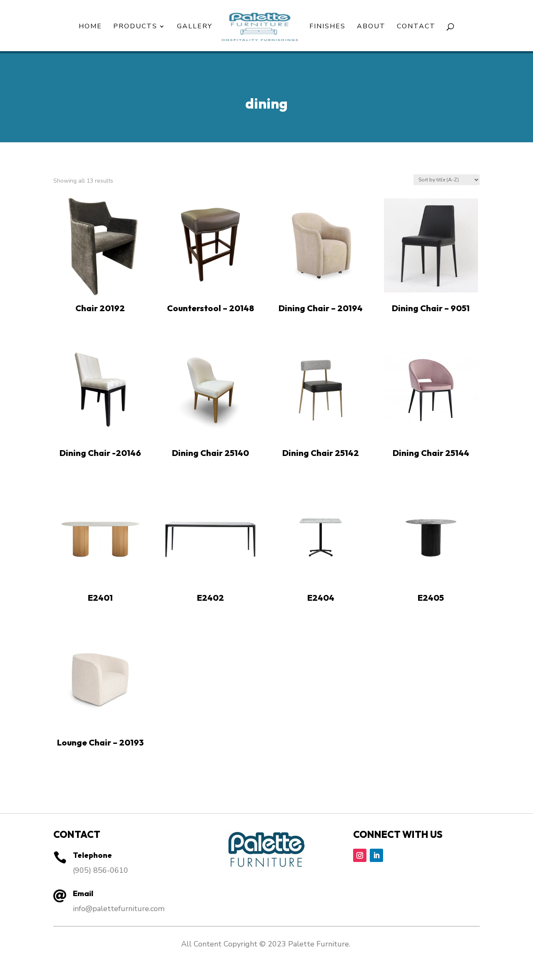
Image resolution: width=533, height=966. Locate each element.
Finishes (327, 27)
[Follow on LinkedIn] (376, 855)
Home (90, 27)
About (371, 27)
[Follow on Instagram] (359, 855)
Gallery (194, 27)
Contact (416, 27)
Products (135, 27)
